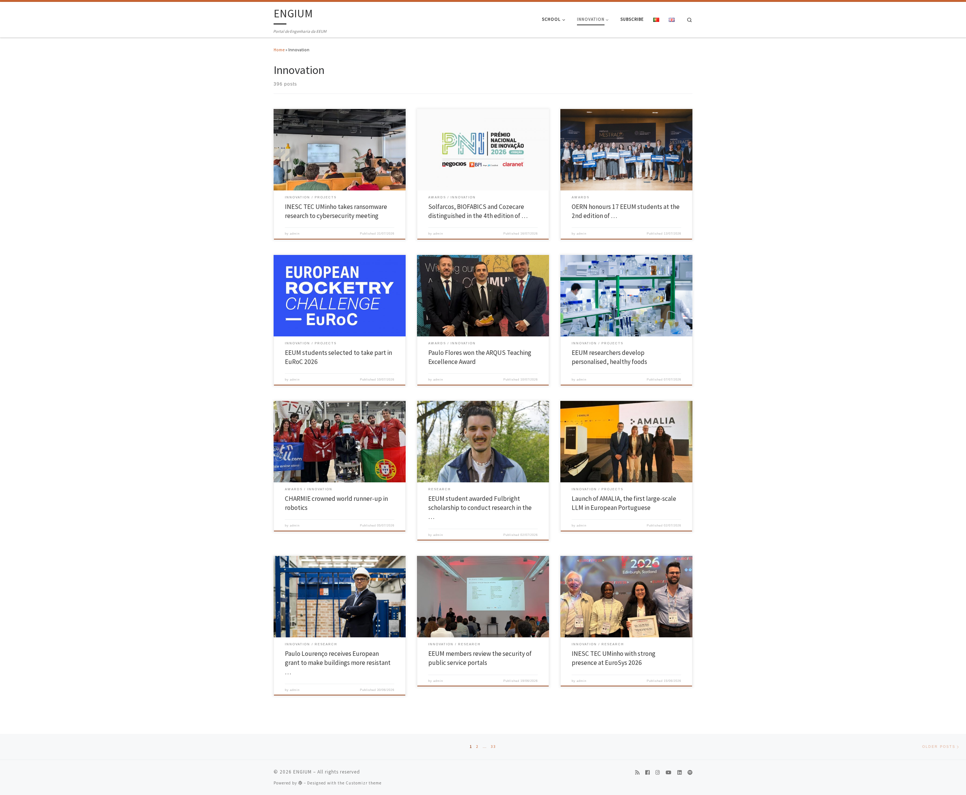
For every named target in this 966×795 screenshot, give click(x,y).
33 (493, 746)
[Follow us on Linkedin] (679, 773)
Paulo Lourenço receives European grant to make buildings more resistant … (338, 662)
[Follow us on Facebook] (647, 773)
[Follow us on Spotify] (690, 773)
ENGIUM (302, 772)
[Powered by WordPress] (300, 783)
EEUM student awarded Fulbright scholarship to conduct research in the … (480, 507)
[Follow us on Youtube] (668, 773)
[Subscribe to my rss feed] (637, 773)
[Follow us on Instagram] (657, 773)
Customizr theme (363, 783)
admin (295, 233)
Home (279, 49)
